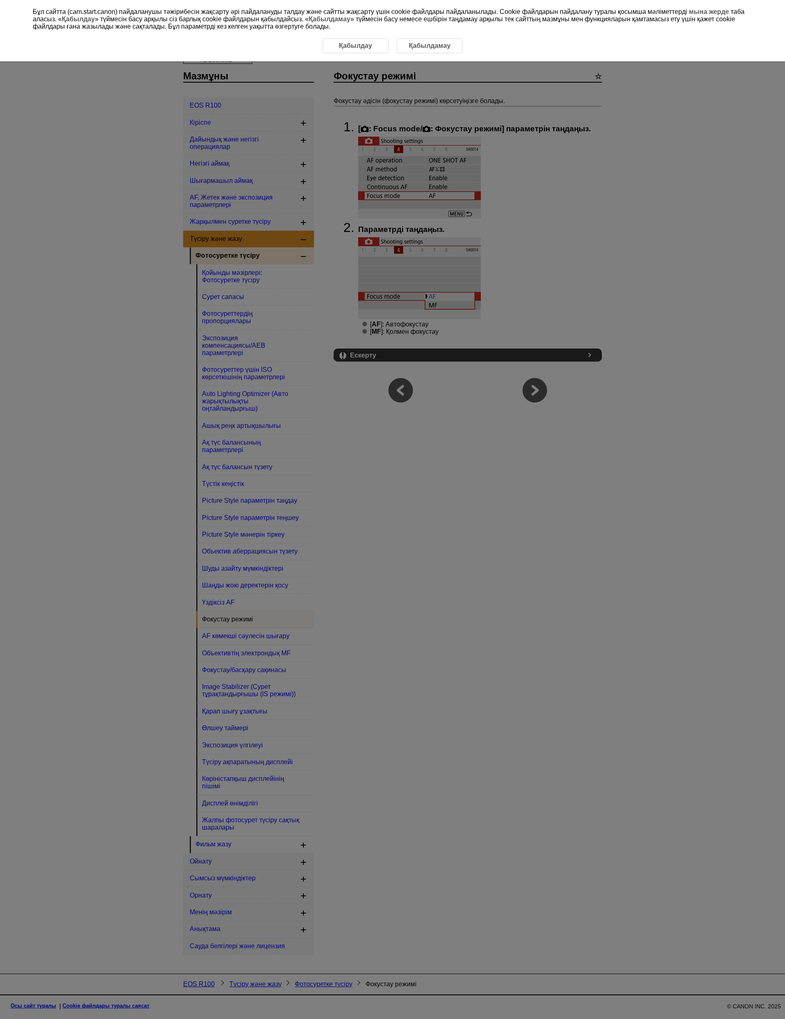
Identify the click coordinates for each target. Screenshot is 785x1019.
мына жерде (709, 11)
